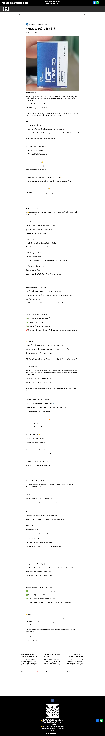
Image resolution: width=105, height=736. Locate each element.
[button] (84, 14)
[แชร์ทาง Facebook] (26, 636)
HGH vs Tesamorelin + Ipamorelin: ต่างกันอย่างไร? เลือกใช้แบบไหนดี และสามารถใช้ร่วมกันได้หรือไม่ (75, 655)
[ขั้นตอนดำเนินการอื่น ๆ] (78, 24)
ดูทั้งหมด (84, 648)
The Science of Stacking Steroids (52, 655)
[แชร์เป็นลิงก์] (37, 636)
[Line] (97, 2)
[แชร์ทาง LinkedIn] (33, 636)
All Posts (21, 14)
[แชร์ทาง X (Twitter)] (30, 636)
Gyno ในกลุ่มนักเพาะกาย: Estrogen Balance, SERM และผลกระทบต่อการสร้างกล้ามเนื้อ (29, 655)
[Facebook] (94, 2)
